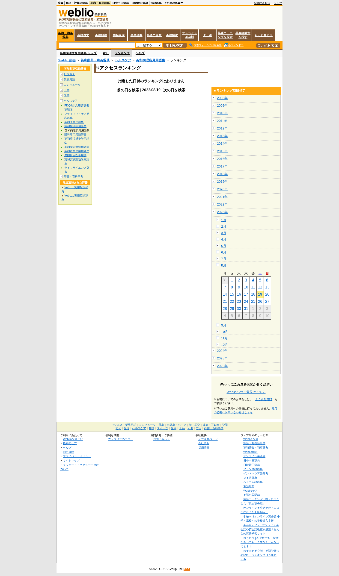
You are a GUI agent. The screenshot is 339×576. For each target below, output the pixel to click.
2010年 (222, 113)
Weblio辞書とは (73, 439)
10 (246, 287)
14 (225, 294)
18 (253, 294)
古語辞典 (156, 3)
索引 (106, 53)
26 (260, 301)
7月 (223, 259)
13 (267, 287)
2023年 (222, 212)
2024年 (222, 351)
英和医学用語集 (74, 122)
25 (253, 301)
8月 (223, 265)
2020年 (222, 189)
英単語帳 (137, 35)
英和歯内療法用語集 (76, 147)
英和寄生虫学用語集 (76, 151)
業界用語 (69, 79)
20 (267, 294)
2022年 (222, 204)
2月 (223, 226)
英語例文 (83, 35)
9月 (223, 325)
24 (246, 301)
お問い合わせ (161, 439)
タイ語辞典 (250, 477)
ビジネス (69, 74)
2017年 (222, 166)
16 (239, 294)
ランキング (122, 53)
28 (225, 309)
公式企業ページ (208, 439)
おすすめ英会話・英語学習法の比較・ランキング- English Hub (260, 555)
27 (267, 301)
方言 (198, 428)
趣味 (151, 428)
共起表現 (119, 35)
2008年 (222, 98)
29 (232, 309)
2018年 (222, 174)
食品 (182, 428)
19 (260, 294)
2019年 (222, 181)
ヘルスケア (123, 60)
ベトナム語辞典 (253, 481)
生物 (173, 428)
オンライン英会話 (189, 35)
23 (239, 301)
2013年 (222, 136)
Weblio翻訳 (250, 451)
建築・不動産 (211, 424)
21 (225, 301)
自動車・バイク (176, 424)
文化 (118, 428)
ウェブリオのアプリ (120, 439)
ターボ (207, 35)
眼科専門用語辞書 (75, 134)
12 (260, 287)
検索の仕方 (70, 443)
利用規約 (68, 451)
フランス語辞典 (253, 468)
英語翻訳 (172, 35)
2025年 (222, 358)
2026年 (222, 366)
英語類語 (101, 35)
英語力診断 (154, 35)
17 (246, 294)
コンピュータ (72, 84)
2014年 (222, 143)
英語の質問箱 (251, 494)
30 (239, 309)
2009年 (222, 105)
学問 (66, 95)
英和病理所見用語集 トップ (78, 53)
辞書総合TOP (262, 3)
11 (253, 287)
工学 (66, 90)
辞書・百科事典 (73, 176)
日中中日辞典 (120, 3)
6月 (223, 252)
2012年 (222, 128)
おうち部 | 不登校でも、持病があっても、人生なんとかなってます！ (260, 542)
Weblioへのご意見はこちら (246, 392)
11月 (224, 338)
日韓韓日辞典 (139, 3)
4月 (223, 239)
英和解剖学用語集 (75, 126)
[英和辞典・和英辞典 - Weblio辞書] (76, 15)
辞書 (60, 3)
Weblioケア (250, 490)
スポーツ (162, 428)
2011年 (222, 121)
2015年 (222, 151)
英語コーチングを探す (225, 35)
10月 (224, 332)
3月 (223, 233)
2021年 (222, 197)
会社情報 (203, 443)
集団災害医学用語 (75, 155)
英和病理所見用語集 (150, 60)
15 (232, 294)
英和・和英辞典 (100, 3)
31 (246, 309)
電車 (161, 424)
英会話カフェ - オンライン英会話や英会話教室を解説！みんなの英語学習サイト (260, 529)
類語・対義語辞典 (77, 3)
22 (232, 301)
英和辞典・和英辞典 (95, 60)
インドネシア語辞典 (255, 473)
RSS (187, 569)
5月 (223, 246)
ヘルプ (278, 3)
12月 (224, 345)
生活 (126, 428)
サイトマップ (71, 460)
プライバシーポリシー (77, 456)
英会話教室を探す (242, 35)
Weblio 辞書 (67, 60)
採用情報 (203, 447)
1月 (223, 220)
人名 (190, 428)
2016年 (222, 159)
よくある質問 (263, 399)
